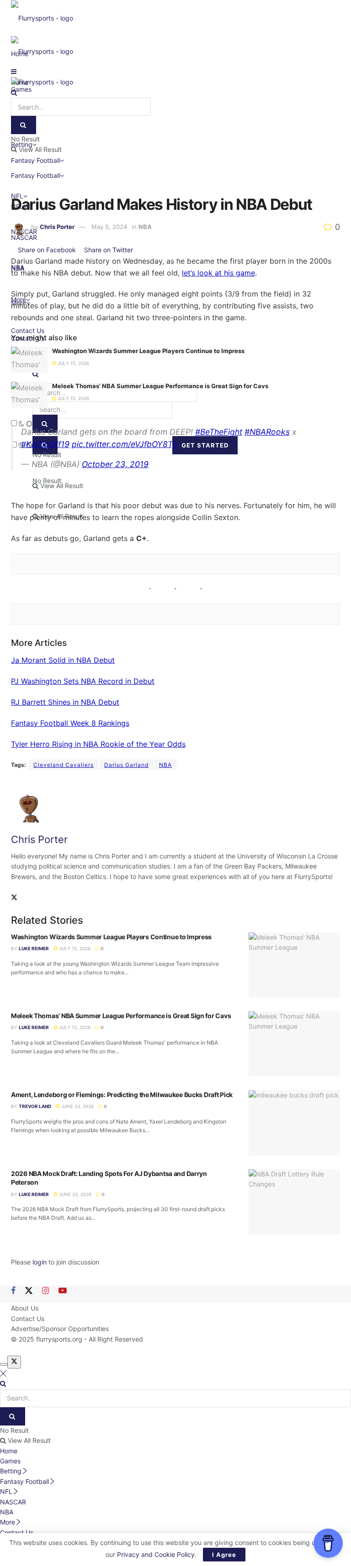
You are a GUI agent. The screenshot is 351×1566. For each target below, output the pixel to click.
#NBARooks (267, 432)
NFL (6, 1491)
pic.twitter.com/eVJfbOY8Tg (124, 444)
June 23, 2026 (77, 1106)
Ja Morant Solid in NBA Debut (63, 660)
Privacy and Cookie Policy (156, 1554)
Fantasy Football (35, 175)
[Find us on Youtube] (62, 1290)
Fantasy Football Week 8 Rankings (70, 723)
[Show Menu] (13, 71)
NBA (145, 226)
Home (8, 1451)
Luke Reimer (34, 948)
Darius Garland (126, 764)
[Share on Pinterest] (136, 250)
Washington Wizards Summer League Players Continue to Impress (148, 350)
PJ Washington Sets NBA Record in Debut (82, 681)
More (7, 1522)
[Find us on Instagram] (45, 1290)
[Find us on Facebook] (13, 1290)
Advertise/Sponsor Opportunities (60, 1328)
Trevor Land (35, 1106)
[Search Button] (14, 92)
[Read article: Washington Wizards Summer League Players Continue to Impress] (29, 360)
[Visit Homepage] (42, 17)
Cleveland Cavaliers (63, 764)
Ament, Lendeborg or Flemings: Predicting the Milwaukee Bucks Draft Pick (122, 1094)
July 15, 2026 (72, 363)
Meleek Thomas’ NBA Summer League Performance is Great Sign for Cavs (160, 386)
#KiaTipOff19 (45, 444)
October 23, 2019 (115, 464)
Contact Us (27, 1318)
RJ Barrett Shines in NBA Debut (65, 702)
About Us (24, 1308)
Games (10, 1461)
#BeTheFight (218, 432)
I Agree (224, 1554)
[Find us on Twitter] (29, 1290)
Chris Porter (57, 226)
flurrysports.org (59, 1339)
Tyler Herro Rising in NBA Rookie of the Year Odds (98, 744)
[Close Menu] (3, 1373)
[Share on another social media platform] (144, 250)
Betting (10, 1471)
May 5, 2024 (109, 226)
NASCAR (24, 237)
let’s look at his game (218, 272)
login (39, 1262)
